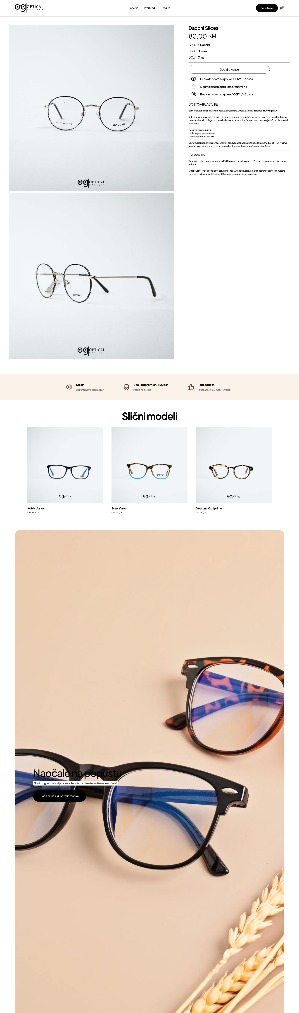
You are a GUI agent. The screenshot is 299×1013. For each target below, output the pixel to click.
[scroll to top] (29, 8)
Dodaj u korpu (229, 69)
